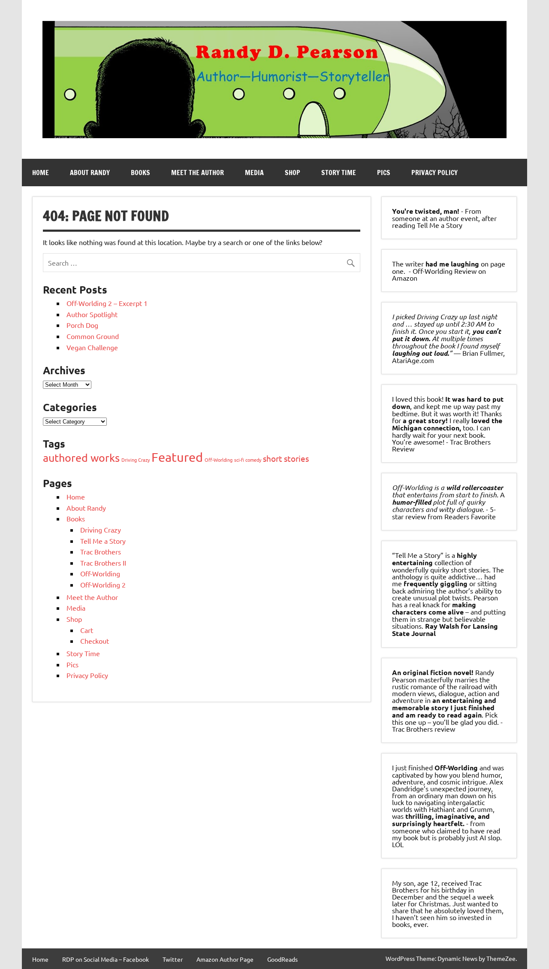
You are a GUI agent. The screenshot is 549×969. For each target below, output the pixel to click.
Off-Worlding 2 (103, 584)
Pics (383, 172)
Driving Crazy (135, 459)
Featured (177, 457)
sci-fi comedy (247, 459)
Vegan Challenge (92, 347)
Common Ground (92, 336)
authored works (81, 457)
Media (254, 172)
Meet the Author (197, 172)
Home (40, 172)
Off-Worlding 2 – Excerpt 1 (107, 303)
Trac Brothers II (103, 562)
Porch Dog (82, 325)
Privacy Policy (434, 172)
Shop (292, 172)
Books (140, 172)
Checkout (94, 640)
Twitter (173, 959)
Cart (86, 630)
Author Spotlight (92, 314)
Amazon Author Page (224, 959)
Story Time (338, 172)
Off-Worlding (218, 459)
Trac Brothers (100, 551)
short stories (286, 458)
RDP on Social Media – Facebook (105, 959)
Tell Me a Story (103, 540)
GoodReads (282, 959)
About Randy (90, 172)
